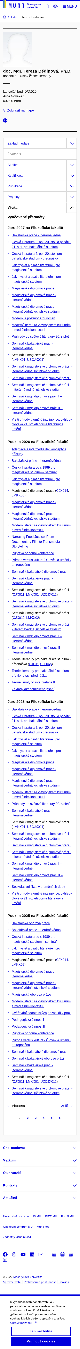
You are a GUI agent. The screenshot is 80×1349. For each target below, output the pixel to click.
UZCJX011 (35, 359)
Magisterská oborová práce (31, 994)
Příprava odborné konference (33, 553)
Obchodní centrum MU (18, 1226)
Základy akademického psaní (33, 689)
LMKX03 (18, 495)
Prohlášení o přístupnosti (40, 1282)
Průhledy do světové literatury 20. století (41, 336)
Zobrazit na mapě (20, 110)
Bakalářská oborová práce (31, 923)
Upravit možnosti (21, 1322)
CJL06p (46, 664)
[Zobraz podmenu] (70, 1148)
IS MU (37, 1216)
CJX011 (18, 594)
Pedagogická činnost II (28, 1026)
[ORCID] (6, 121)
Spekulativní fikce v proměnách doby (38, 886)
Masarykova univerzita (27, 1276)
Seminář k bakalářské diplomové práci (39, 571)
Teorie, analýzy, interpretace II (33, 682)
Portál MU (67, 1216)
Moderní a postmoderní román (33, 318)
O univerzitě (12, 1173)
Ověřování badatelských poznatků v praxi (41, 1013)
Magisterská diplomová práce (33, 288)
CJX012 (19, 617)
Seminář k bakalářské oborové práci (38, 1058)
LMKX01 (19, 359)
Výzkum (9, 1160)
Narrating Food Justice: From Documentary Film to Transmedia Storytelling (36, 541)
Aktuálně (10, 1198)
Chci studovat (14, 1148)
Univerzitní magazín (16, 1216)
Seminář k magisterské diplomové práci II (41, 378)
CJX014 (62, 490)
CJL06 (34, 664)
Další (64, 1105)
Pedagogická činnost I (28, 1019)
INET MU (51, 1216)
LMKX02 (32, 617)
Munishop (43, 1226)
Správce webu (12, 1282)
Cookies (63, 1282)
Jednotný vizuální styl (17, 1237)
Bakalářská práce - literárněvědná (36, 235)
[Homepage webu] (22, 4)
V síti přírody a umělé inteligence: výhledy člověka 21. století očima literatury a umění (42, 424)
